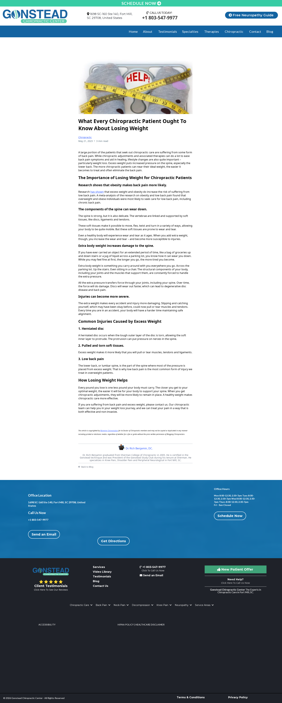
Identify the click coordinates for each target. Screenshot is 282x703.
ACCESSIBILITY (47, 624)
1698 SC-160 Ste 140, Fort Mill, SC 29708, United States (109, 16)
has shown (97, 192)
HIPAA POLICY (126, 624)
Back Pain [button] (102, 605)
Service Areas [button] (203, 605)
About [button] (148, 31)
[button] (91, 605)
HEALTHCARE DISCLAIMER (149, 624)
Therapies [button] (211, 31)
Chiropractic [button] (234, 31)
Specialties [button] (190, 31)
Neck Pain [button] (120, 605)
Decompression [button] (141, 605)
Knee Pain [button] (163, 605)
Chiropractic (85, 137)
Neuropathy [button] (182, 605)
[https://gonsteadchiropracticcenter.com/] (39, 16)
